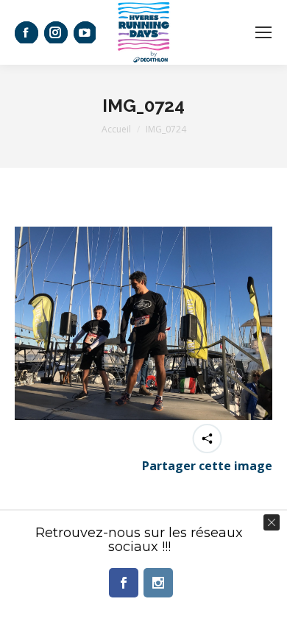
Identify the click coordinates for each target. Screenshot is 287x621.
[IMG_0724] (143, 323)
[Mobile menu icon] (263, 32)
